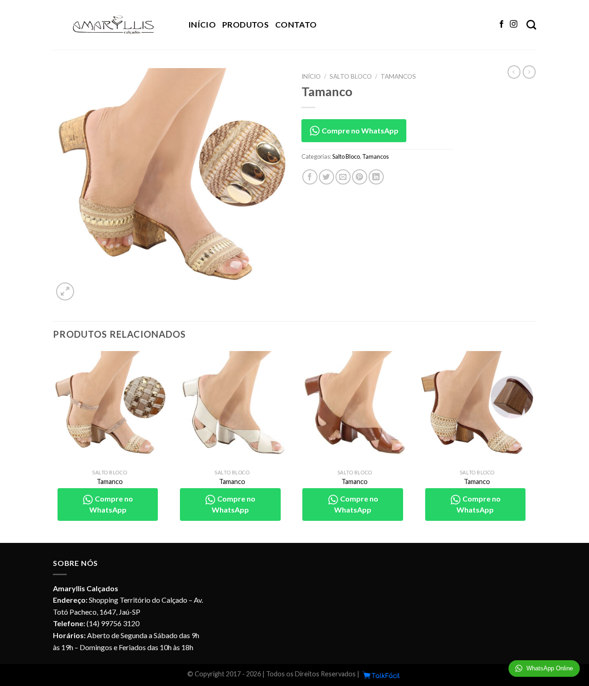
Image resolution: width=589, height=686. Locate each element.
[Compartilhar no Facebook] (310, 176)
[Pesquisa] (531, 24)
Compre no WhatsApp (359, 130)
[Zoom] (65, 291)
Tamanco (110, 481)
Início (202, 24)
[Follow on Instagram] (513, 24)
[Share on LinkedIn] (376, 176)
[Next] (533, 446)
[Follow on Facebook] (501, 24)
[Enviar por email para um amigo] (343, 176)
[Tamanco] (110, 408)
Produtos (245, 24)
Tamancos (398, 76)
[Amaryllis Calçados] (113, 25)
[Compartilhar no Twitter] (326, 176)
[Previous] (53, 446)
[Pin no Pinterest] (359, 176)
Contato (296, 24)
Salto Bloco (350, 76)
